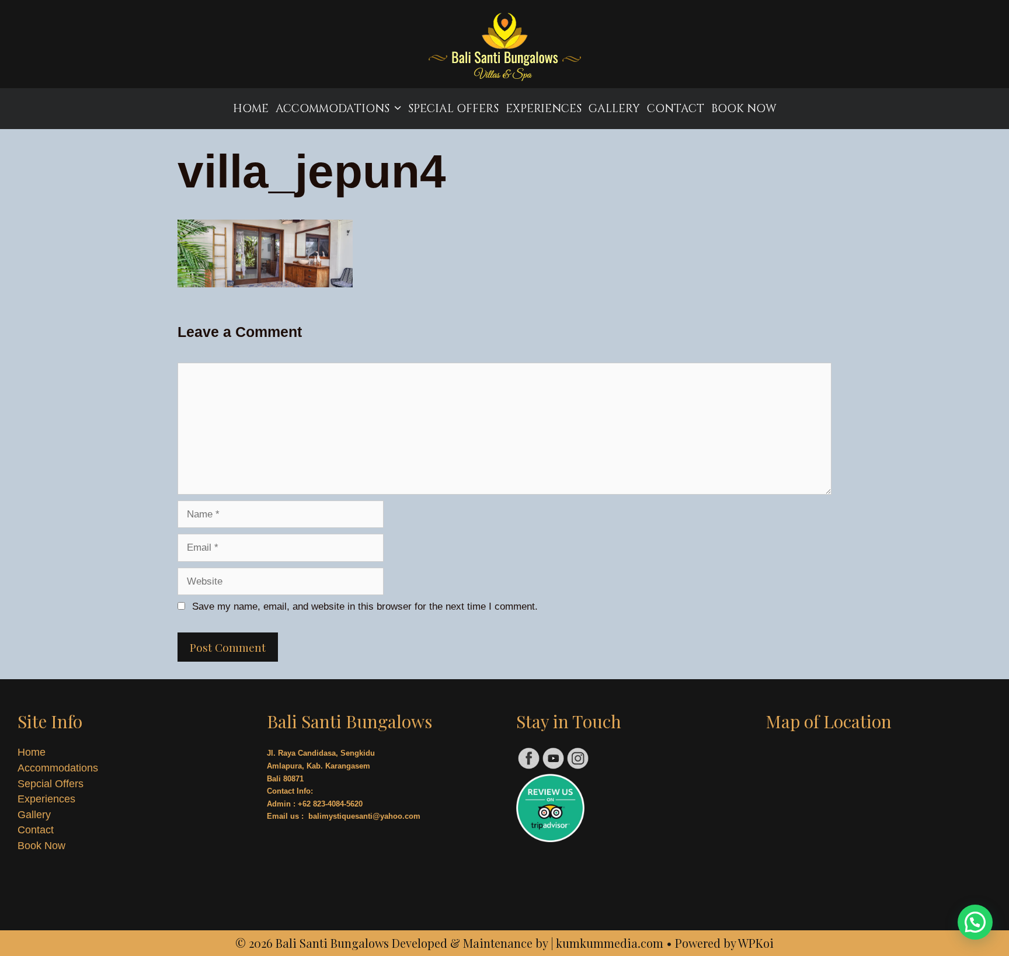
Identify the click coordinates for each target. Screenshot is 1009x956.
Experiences (544, 108)
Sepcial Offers (50, 784)
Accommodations (332, 108)
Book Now (744, 108)
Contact (675, 108)
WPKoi (756, 943)
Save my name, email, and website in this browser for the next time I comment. (365, 606)
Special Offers (453, 108)
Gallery (614, 108)
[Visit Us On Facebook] (528, 767)
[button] (975, 922)
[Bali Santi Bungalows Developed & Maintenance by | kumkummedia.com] (504, 48)
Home (251, 108)
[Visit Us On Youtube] (553, 767)
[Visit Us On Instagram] (577, 767)
